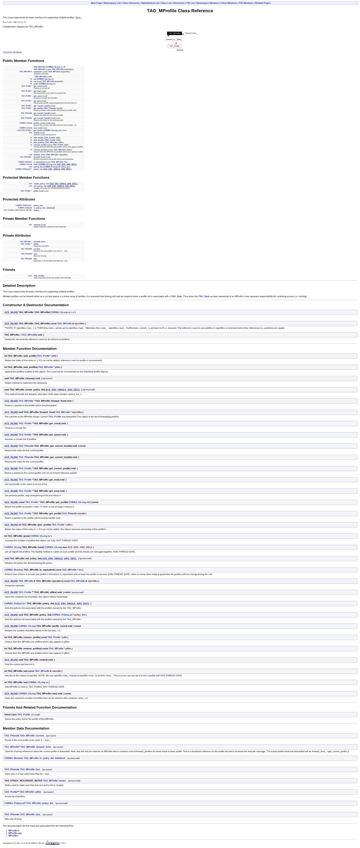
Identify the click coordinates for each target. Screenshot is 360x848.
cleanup (37, 225)
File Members (246, 3)
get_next (37, 91)
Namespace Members (207, 3)
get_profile (38, 108)
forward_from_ (40, 242)
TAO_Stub (176, 296)
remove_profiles (41, 150)
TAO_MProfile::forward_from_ (36, 747)
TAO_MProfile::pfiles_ (30, 792)
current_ (37, 249)
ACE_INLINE (11, 312)
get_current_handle (42, 113)
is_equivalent (39, 162)
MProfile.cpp (15, 833)
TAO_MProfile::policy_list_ (40, 803)
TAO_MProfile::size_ (30, 814)
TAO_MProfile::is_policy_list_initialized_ (45, 758)
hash (36, 164)
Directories (179, 3)
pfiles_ (36, 244)
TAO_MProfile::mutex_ (55, 780)
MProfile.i (13, 835)
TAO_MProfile (40, 67)
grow (36, 84)
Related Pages (263, 3)
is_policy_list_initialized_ (45, 208)
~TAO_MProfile (40, 77)
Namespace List (112, 3)
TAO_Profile (26, 86)
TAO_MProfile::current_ (32, 735)
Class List (166, 3)
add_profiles (39, 142)
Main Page (96, 3)
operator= (38, 72)
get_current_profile (42, 106)
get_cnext (38, 86)
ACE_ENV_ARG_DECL (66, 164)
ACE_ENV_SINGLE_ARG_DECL (57, 169)
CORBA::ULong (53, 67)
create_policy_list (41, 184)
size (35, 128)
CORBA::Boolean (25, 162)
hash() (38, 552)
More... (78, 17)
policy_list (38, 167)
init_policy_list (40, 186)
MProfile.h (13, 830)
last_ (36, 259)
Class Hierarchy (131, 3)
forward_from (39, 155)
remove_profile (40, 145)
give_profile (39, 140)
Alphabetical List (150, 3)
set (35, 79)
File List (190, 3)
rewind (37, 133)
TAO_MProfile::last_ (30, 769)
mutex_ (37, 210)
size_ (36, 254)
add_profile (38, 138)
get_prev (37, 101)
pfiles (36, 191)
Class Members (229, 3)
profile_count (39, 123)
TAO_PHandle (50, 108)
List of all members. (12, 52)
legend (180, 50)
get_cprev (38, 96)
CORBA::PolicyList (52, 167)
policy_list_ (39, 205)
